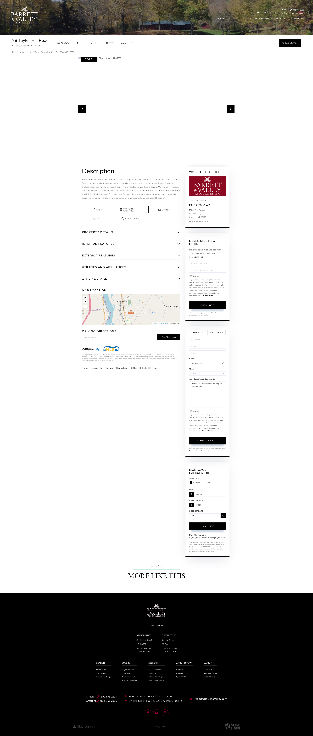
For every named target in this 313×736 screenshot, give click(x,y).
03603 (134, 368)
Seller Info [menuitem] (152, 673)
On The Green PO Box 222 (155, 701)
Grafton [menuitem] (179, 670)
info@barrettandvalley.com (210, 698)
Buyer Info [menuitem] (126, 673)
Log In (262, 12)
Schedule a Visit (217, 332)
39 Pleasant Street (150, 696)
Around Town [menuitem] (262, 18)
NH (102, 368)
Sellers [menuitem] (245, 18)
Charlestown (122, 368)
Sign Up (272, 12)
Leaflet (155, 323)
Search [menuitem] (220, 18)
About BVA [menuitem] (209, 670)
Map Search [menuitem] (101, 670)
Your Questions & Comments (202, 379)
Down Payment (197, 500)
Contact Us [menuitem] (297, 18)
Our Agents (203, 221)
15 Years (208, 482)
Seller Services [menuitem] (154, 670)
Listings (94, 368)
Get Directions (169, 337)
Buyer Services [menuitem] (128, 670)
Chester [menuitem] (179, 673)
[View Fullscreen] (85, 307)
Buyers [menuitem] (232, 18)
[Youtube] (156, 712)
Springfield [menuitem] (181, 677)
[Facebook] (148, 712)
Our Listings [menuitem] (101, 673)
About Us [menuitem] (281, 18)
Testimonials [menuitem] (209, 677)
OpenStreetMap (165, 323)
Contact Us (193, 221)
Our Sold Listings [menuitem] (103, 677)
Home (85, 368)
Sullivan (109, 368)
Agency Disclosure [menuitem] (129, 680)
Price (192, 489)
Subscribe (207, 305)
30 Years (196, 482)
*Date (191, 359)
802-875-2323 (298, 10)
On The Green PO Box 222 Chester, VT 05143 (169, 644)
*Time (191, 369)
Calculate (207, 526)
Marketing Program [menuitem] (156, 677)
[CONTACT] (290, 43)
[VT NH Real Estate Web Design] (232, 726)
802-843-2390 (298, 13)
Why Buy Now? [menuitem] (128, 677)
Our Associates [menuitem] (210, 673)
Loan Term (195, 479)
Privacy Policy (207, 296)
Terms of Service (201, 451)
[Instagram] (165, 712)
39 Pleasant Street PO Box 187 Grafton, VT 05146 (144, 644)
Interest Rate (196, 511)
